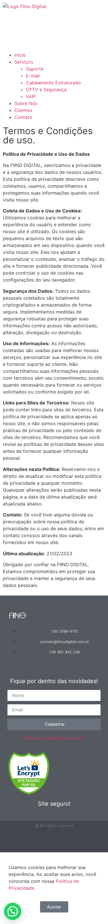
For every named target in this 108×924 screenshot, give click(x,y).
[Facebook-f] (54, 840)
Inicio (20, 55)
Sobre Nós (25, 103)
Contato (23, 117)
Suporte (34, 69)
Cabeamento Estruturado (53, 82)
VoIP (31, 96)
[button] (54, 48)
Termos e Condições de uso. (54, 738)
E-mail (33, 76)
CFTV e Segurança (46, 89)
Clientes (23, 110)
